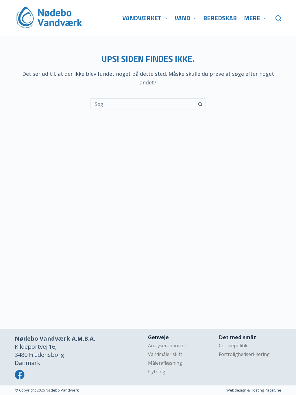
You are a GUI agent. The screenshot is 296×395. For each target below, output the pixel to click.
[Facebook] (20, 375)
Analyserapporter (167, 345)
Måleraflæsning (165, 363)
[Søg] (278, 18)
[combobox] (142, 104)
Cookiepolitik (233, 345)
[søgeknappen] (200, 104)
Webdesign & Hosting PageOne (253, 390)
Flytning (156, 371)
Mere (252, 18)
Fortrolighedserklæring (244, 354)
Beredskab (220, 18)
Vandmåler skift (165, 354)
